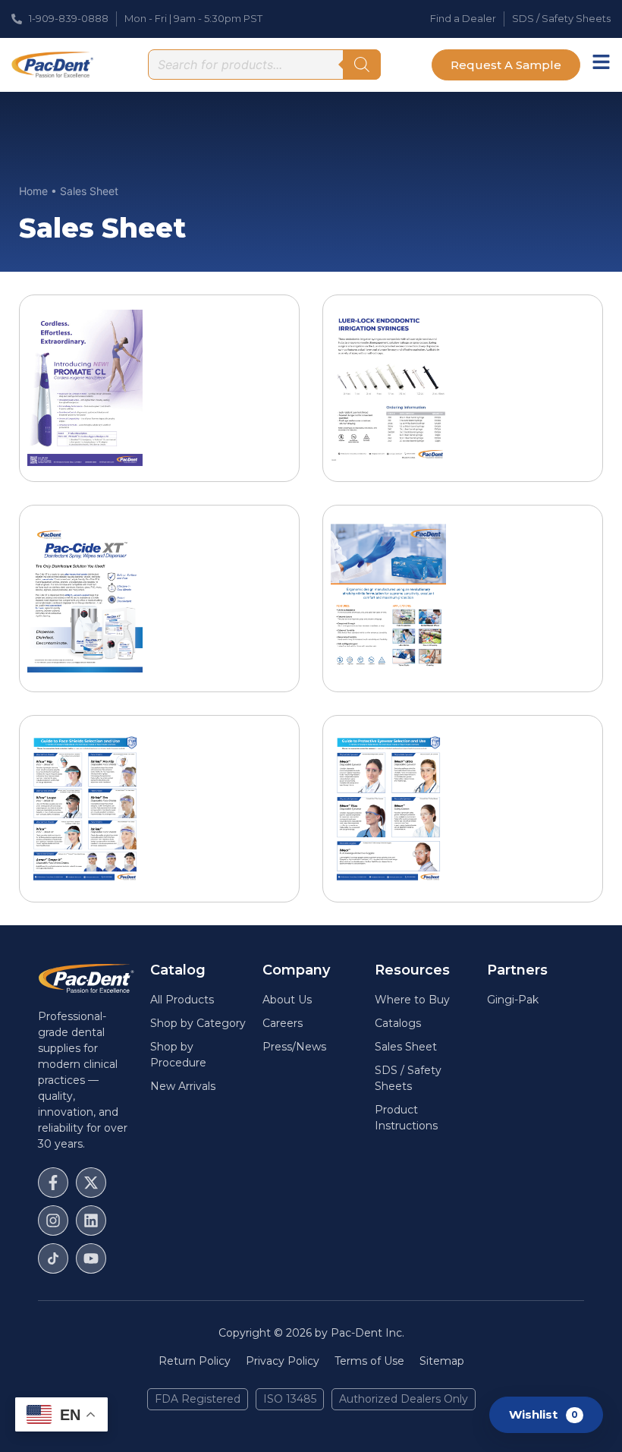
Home (33, 190)
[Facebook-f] (53, 1182)
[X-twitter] (91, 1182)
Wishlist (543, 1413)
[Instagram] (53, 1220)
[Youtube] (91, 1258)
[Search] (362, 64)
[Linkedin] (91, 1220)
